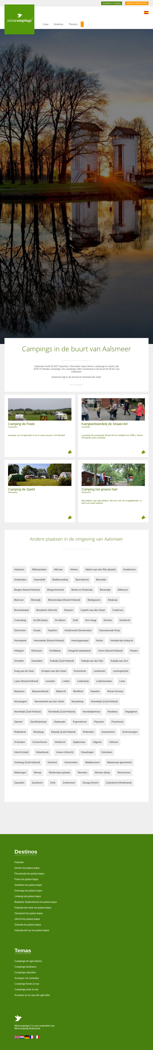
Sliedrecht (60, 742)
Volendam (106, 752)
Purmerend (117, 722)
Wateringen (20, 772)
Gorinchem (20, 630)
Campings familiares (25, 966)
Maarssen (19, 691)
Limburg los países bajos (27, 896)
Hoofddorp (55, 650)
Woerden (82, 772)
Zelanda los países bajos (27, 924)
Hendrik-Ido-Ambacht (121, 640)
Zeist (52, 782)
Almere (74, 569)
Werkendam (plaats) (59, 772)
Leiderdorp (83, 681)
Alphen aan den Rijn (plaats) (100, 569)
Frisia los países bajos (26, 879)
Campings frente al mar (26, 984)
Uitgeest (97, 742)
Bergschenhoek (55, 590)
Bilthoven (123, 590)
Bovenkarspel (21, 610)
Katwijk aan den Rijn (92, 661)
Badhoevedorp (60, 579)
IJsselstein (37, 661)
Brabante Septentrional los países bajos (35, 902)
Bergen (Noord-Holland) (27, 590)
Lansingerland (120, 671)
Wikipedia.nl (78, 385)
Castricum (117, 610)
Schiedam (19, 742)
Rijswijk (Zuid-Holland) (63, 732)
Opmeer (18, 722)
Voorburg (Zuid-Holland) (27, 762)
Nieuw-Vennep (115, 691)
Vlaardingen (87, 752)
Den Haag (90, 620)
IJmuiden (19, 661)
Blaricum (19, 600)
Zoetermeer (69, 782)
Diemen (108, 620)
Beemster (101, 579)
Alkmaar (58, 569)
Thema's (73, 24)
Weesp (37, 772)
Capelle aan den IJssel (93, 610)
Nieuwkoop (77, 701)
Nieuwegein (20, 701)
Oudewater (59, 722)
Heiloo (99, 640)
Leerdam (50, 681)
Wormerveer (123, 772)
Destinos (58, 24)
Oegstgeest (131, 711)
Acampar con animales (26, 978)
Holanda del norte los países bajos (32, 907)
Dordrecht (125, 620)
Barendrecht (82, 579)
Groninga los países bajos (28, 890)
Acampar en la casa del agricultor (32, 995)
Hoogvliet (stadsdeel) (79, 650)
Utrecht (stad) (21, 752)
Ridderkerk (20, 732)
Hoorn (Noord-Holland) (110, 650)
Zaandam (19, 782)
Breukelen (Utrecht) (46, 610)
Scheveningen (130, 732)
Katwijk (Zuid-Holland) (62, 661)
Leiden (66, 681)
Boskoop (112, 600)
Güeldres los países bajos (28, 885)
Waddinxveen (92, 762)
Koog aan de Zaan (24, 671)
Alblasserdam (39, 569)
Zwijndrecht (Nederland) (119, 782)
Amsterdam (20, 579)
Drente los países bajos (26, 868)
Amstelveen (129, 569)
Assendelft (39, 579)
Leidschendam (104, 681)
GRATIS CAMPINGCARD (137, 3)
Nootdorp (112, 711)
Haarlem (52, 630)
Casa (45, 24)
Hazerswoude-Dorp (109, 630)
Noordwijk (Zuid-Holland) (104, 701)
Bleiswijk (36, 600)
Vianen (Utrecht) (64, 752)
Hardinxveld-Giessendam (78, 630)
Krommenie (80, 671)
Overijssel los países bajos (28, 913)
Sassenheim (108, 732)
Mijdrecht (61, 691)
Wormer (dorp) (102, 772)
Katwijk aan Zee (119, 661)
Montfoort (78, 691)
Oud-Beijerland (38, 722)
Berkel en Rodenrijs (81, 590)
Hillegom (19, 650)
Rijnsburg (38, 732)
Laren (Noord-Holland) (26, 681)
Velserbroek (42, 752)
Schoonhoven (39, 742)
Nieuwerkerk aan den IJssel (49, 701)
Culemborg (20, 620)
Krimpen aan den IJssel (53, 671)
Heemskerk (20, 640)
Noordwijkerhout (91, 711)
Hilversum (36, 650)
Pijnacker (99, 722)
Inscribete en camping (112, 3)
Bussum (68, 610)
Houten (134, 650)
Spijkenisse (79, 742)
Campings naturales (25, 972)
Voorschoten (71, 762)
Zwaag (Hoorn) (90, 782)
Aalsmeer (19, 569)
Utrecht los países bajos (27, 919)
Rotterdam (88, 732)
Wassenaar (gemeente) (119, 762)
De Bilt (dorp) (40, 620)
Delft (75, 620)
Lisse (122, 681)
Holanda (19, 862)
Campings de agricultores (28, 961)
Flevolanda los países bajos (29, 873)
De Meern (60, 620)
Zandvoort (37, 782)
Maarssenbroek (40, 691)
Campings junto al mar (26, 989)
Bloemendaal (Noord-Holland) (64, 600)
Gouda (36, 630)
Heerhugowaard (79, 640)
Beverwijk (105, 590)
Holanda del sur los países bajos (31, 930)
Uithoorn (113, 742)
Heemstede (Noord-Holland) (49, 640)
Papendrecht (80, 722)
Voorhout (52, 762)
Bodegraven (94, 600)
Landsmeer (99, 671)
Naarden (95, 691)
